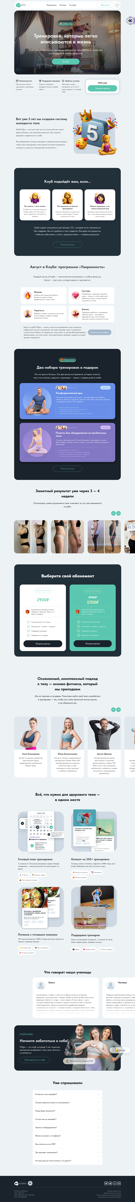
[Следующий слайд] (118, 513)
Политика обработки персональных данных (109, 1195)
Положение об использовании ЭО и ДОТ (109, 1197)
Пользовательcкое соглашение (112, 1193)
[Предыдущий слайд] (113, 513)
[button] (42, 643)
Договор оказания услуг (114, 1191)
